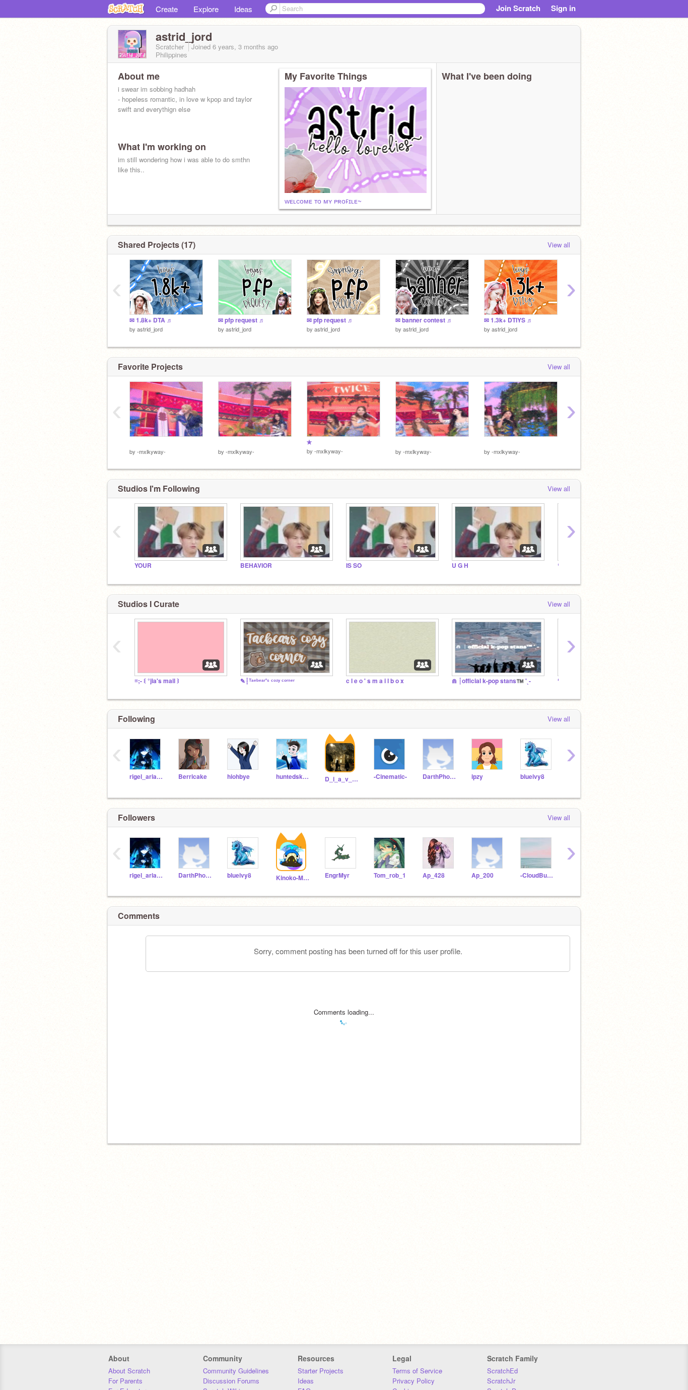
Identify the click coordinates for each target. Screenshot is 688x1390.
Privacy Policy (413, 1380)
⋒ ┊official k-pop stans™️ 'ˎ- (491, 681)
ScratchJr (501, 1380)
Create (167, 9)
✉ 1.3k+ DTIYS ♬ (508, 320)
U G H (460, 565)
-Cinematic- (390, 776)
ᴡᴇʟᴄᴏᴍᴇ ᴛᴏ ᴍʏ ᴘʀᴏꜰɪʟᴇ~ (323, 200)
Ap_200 (482, 875)
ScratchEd (502, 1370)
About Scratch (129, 1370)
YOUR (143, 565)
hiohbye (238, 776)
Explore (206, 9)
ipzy (477, 776)
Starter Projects (320, 1370)
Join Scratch (518, 8)
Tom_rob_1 (390, 875)
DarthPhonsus (439, 776)
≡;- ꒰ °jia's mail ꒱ (156, 681)
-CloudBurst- (537, 875)
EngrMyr (337, 875)
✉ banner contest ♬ (424, 320)
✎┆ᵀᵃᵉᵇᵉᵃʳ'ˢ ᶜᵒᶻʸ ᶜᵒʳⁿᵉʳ (267, 681)
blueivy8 (532, 776)
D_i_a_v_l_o (342, 779)
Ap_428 (434, 875)
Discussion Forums (231, 1380)
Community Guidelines (236, 1370)
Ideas (243, 9)
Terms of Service (417, 1370)
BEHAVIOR (256, 565)
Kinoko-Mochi (293, 878)
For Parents (125, 1380)
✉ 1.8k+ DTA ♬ (151, 320)
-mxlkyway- (151, 451)
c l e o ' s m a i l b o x (375, 681)
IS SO (354, 565)
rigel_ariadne (146, 776)
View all (558, 244)
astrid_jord (150, 329)
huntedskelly (293, 776)
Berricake (192, 776)
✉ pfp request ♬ (241, 320)
